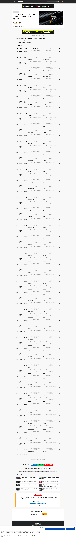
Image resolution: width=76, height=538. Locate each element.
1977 (17, 320)
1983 (17, 286)
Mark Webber (30, 126)
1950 (17, 449)
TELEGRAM (34, 464)
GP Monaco (17, 12)
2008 (17, 146)
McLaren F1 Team (46, 59)
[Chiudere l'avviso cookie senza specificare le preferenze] (74, 527)
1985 (17, 275)
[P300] (38, 33)
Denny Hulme (30, 378)
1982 (17, 292)
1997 (17, 208)
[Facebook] (18, 26)
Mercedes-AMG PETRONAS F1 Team (49, 53)
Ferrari (44, 98)
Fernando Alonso (30, 154)
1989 (17, 253)
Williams (44, 177)
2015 (17, 107)
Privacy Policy (42, 527)
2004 (17, 169)
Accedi (35, 468)
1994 (17, 225)
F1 (35, 35)
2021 (17, 79)
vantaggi (50, 468)
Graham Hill (29, 367)
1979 (17, 309)
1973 (17, 342)
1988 (17, 258)
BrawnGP (44, 143)
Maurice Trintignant (31, 429)
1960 (17, 415)
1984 (17, 281)
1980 (17, 303)
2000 (17, 191)
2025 (17, 57)
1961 (17, 410)
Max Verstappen (30, 70)
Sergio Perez (30, 76)
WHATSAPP (40, 464)
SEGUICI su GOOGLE (48, 464)
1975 (17, 331)
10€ (37, 503)
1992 (17, 236)
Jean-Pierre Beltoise (31, 350)
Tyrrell (44, 317)
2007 (17, 152)
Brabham (44, 294)
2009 (17, 141)
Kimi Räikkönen (30, 165)
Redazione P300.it (17, 18)
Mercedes (44, 87)
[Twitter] (21, 26)
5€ (35, 503)
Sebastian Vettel (30, 98)
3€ (33, 503)
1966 (17, 382)
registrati (37, 468)
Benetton (44, 227)
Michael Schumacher (31, 188)
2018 (17, 90)
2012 (17, 124)
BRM (44, 350)
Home (33, 35)
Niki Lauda (29, 328)
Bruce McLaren (30, 406)
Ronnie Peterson (30, 339)
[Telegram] (23, 26)
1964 (17, 393)
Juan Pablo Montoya (31, 177)
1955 (17, 443)
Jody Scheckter (30, 311)
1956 (17, 438)
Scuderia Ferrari (45, 65)
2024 (17, 62)
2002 (17, 180)
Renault (44, 160)
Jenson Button (30, 143)
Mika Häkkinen (30, 205)
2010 (17, 135)
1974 (17, 337)
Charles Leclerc (30, 65)
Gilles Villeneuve (30, 300)
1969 (17, 365)
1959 (17, 421)
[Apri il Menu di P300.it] (14, 1)
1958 (17, 426)
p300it (15, 19)
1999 (17, 197)
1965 (17, 387)
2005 (17, 163)
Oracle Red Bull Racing (46, 70)
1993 (17, 230)
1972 (17, 348)
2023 (17, 68)
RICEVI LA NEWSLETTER (39, 511)
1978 (17, 314)
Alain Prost (29, 261)
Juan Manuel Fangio (31, 434)
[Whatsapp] (19, 26)
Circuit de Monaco (20, 51)
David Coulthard (30, 182)
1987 (17, 264)
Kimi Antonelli (30, 53)
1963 (17, 398)
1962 (17, 404)
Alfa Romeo (45, 451)
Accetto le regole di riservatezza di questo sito (39, 516)
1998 (17, 202)
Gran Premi (42, 35)
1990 (17, 247)
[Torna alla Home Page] (20, 2)
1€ (30, 503)
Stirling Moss (30, 412)
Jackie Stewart (30, 345)
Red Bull (44, 81)
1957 (17, 432)
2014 (17, 113)
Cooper (44, 406)
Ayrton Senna (30, 233)
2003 (17, 174)
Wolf (44, 322)
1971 (17, 354)
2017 (17, 96)
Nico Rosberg (30, 109)
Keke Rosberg (30, 289)
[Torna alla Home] (38, 524)
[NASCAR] (38, 8)
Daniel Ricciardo (30, 93)
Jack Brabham (30, 423)
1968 (17, 370)
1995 (17, 219)
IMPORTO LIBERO (42, 503)
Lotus (44, 266)
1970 (17, 359)
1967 (17, 376)
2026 (17, 51)
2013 (17, 118)
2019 (17, 85)
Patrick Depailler (30, 317)
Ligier (44, 216)
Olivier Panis (30, 216)
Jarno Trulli (29, 171)
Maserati (44, 434)
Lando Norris (30, 59)
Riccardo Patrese (30, 294)
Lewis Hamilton (30, 87)
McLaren (44, 149)
